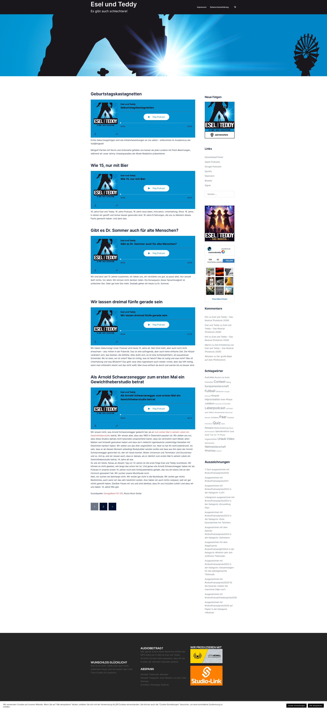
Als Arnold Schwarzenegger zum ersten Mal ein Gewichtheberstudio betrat (137, 379)
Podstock (230, 417)
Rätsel (231, 428)
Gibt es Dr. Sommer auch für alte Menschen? (134, 230)
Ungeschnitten (211, 439)
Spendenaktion (222, 431)
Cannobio (209, 382)
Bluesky (208, 180)
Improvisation (212, 399)
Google (227, 391)
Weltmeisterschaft (215, 446)
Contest (219, 382)
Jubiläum (210, 403)
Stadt (207, 435)
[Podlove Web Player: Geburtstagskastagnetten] (143, 119)
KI (223, 404)
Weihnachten (209, 443)
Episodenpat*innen (214, 157)
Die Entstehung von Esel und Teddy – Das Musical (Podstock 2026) (219, 348)
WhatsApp (210, 450)
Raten (223, 424)
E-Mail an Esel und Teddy (167, 655)
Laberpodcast (215, 408)
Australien (209, 377)
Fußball (210, 391)
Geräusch (220, 391)
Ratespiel (209, 428)
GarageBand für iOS (113, 493)
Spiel (232, 431)
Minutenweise (220, 412)
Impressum (201, 7)
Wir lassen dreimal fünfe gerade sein (127, 301)
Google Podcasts (213, 166)
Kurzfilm (227, 404)
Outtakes (215, 417)
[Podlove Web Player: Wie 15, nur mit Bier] (143, 190)
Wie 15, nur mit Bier (109, 165)
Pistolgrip (155, 684)
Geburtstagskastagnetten (116, 93)
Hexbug (207, 396)
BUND (227, 377)
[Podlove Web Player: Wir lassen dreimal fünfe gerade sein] (143, 326)
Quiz (217, 423)
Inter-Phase (226, 399)
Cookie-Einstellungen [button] (296, 706)
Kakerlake (218, 404)
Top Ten (213, 435)
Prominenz (208, 424)
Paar (223, 417)
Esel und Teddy (114, 4)
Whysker (209, 356)
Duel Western (166, 678)
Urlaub (222, 438)
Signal (208, 185)
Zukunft (218, 451)
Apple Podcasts (212, 162)
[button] (235, 7)
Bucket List (219, 377)
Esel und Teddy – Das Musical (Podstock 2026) (218, 328)
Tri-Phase (221, 435)
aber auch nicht (121, 665)
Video (230, 438)
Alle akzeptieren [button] (315, 706)
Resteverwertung (221, 428)
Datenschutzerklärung (219, 7)
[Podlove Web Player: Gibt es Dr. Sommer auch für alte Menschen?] (143, 255)
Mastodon (209, 176)
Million (211, 412)
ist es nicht (100, 665)
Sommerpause (210, 431)
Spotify (208, 171)
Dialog (228, 382)
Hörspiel (215, 395)
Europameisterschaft (217, 386)
